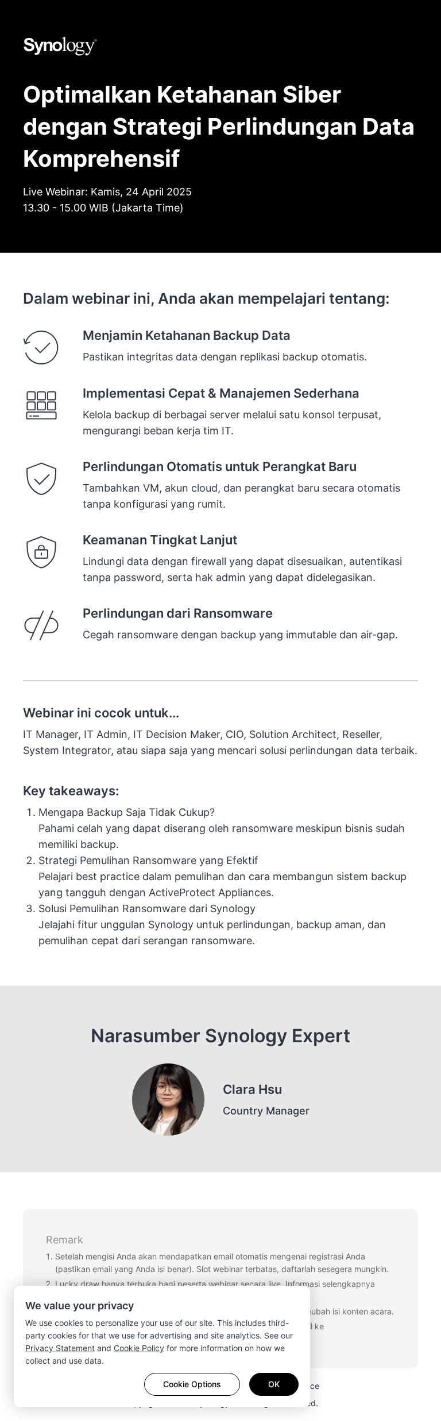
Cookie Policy (139, 1348)
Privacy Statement (60, 1348)
